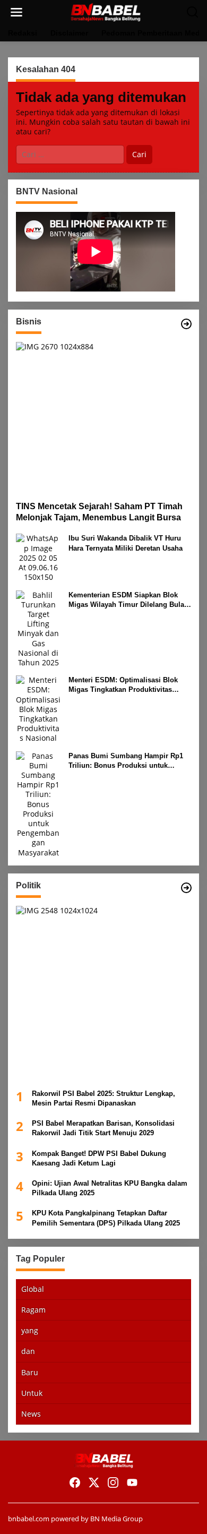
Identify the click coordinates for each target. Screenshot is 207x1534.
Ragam (33, 1310)
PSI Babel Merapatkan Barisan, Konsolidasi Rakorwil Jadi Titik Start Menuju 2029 (103, 1128)
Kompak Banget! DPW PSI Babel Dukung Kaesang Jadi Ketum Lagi (99, 1158)
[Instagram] (113, 1482)
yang (29, 1330)
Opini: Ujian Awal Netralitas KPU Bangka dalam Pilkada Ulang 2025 (109, 1188)
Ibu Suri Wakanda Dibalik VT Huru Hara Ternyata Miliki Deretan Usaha (125, 543)
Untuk (31, 1393)
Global (32, 1289)
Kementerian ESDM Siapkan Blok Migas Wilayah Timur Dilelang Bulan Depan (128, 600)
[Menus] (16, 12)
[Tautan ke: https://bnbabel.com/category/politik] (186, 887)
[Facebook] (75, 1482)
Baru (29, 1372)
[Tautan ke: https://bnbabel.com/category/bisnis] (186, 324)
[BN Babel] (105, 11)
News (31, 1414)
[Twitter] (94, 1482)
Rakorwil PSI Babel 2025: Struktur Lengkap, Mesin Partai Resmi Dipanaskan (103, 1098)
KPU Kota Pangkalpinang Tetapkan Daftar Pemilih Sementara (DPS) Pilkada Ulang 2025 (106, 1218)
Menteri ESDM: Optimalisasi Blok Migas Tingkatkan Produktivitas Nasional (123, 685)
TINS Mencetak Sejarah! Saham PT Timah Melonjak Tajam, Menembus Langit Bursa (99, 512)
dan (28, 1351)
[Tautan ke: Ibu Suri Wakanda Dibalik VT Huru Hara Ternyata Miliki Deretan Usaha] (38, 557)
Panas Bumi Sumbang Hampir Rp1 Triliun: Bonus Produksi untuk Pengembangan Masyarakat (125, 761)
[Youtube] (132, 1482)
